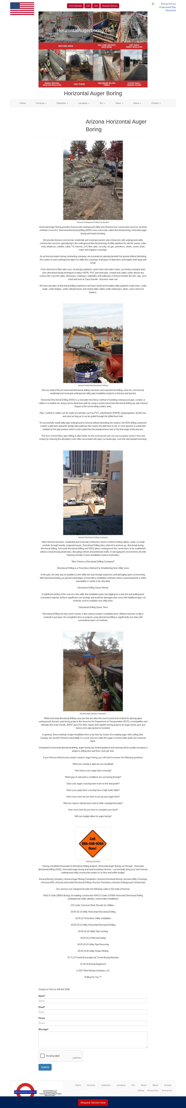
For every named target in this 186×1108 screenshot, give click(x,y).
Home (23, 103)
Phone (42, 1018)
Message (43, 1029)
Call (88, 6)
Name (42, 996)
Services (40, 103)
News (119, 103)
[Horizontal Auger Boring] (37, 1092)
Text (96, 6)
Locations (83, 103)
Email (42, 1007)
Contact (155, 103)
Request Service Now (93, 1102)
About (136, 103)
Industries (62, 103)
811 (102, 103)
